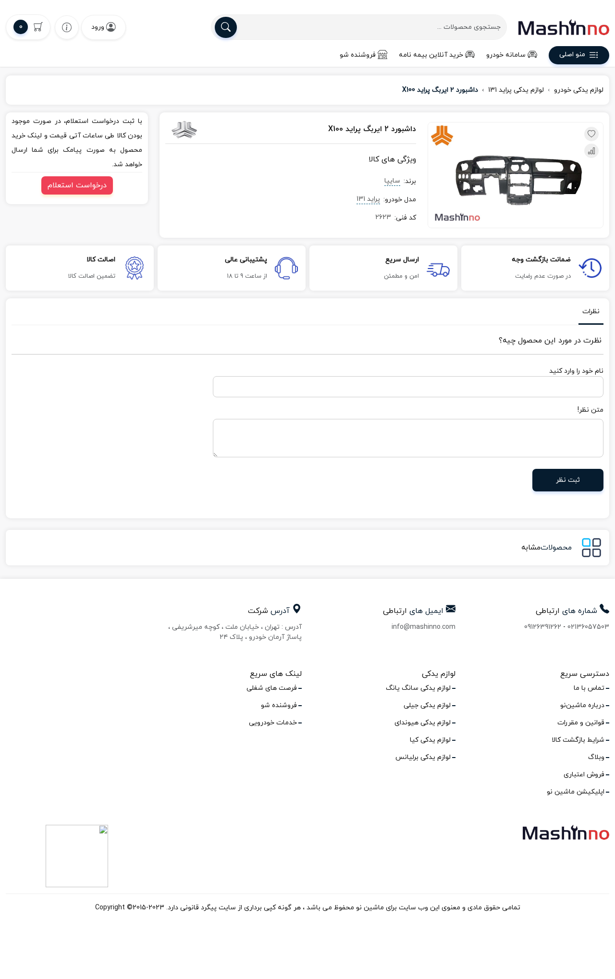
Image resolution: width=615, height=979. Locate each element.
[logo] (563, 27)
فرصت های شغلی (271, 688)
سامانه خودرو (506, 55)
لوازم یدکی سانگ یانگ (418, 688)
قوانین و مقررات (580, 722)
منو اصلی (572, 55)
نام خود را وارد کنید (576, 371)
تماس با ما (589, 688)
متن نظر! (590, 410)
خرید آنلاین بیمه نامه (431, 55)
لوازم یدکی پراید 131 (516, 90)
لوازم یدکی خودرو (578, 90)
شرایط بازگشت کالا (578, 740)
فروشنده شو (358, 55)
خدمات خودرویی (273, 722)
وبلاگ (596, 757)
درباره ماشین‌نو (582, 705)
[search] (226, 27)
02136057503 (588, 627)
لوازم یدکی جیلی (427, 705)
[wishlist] (67, 27)
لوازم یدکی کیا (430, 740)
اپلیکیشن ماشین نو (575, 791)
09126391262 (542, 627)
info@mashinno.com (423, 627)
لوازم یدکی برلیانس (423, 757)
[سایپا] (203, 129)
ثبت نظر (568, 480)
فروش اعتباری (584, 774)
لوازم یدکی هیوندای (422, 722)
